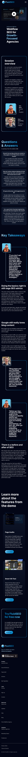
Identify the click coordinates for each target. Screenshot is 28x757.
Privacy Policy (4, 745)
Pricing (3, 688)
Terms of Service (5, 748)
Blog (2, 717)
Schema (3, 676)
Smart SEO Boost (5, 667)
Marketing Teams (5, 733)
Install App (8, 632)
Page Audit (3, 672)
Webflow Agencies (5, 729)
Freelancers (4, 738)
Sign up (3, 692)
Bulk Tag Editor (4, 681)
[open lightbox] (14, 14)
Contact (3, 697)
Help (2, 713)
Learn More (9, 551)
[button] (25, 2)
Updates (3, 708)
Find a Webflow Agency (6, 722)
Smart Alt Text (4, 663)
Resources (3, 704)
